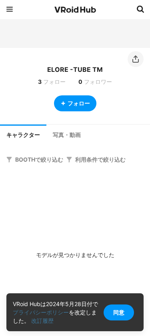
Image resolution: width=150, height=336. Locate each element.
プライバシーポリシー (41, 312)
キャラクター (23, 135)
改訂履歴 (42, 320)
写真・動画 (67, 135)
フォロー (79, 103)
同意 (118, 312)
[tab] (23, 134)
